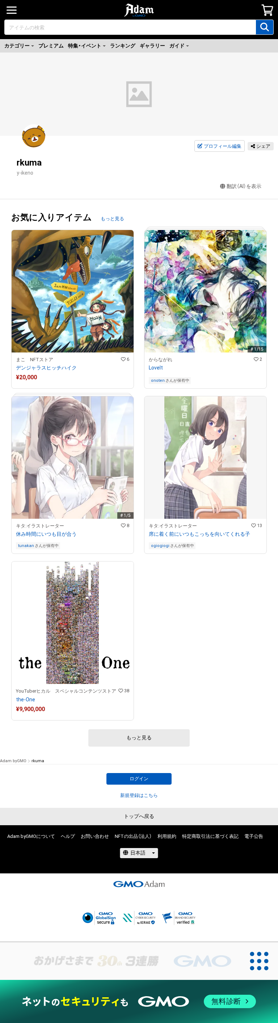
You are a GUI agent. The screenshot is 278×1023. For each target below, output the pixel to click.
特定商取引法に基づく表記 (210, 836)
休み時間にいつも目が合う (46, 534)
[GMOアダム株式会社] (139, 884)
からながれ (160, 359)
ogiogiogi (160, 546)
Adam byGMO (13, 761)
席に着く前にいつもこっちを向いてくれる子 (199, 534)
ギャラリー (152, 46)
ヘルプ (68, 836)
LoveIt (156, 368)
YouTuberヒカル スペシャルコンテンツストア (66, 691)
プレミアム (51, 46)
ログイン (139, 778)
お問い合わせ (95, 836)
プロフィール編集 (222, 146)
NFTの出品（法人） (133, 836)
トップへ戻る (139, 816)
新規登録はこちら (139, 795)
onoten (158, 381)
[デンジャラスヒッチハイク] (73, 309)
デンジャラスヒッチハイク (46, 368)
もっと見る (112, 218)
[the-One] (73, 640)
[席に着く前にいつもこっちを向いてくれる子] (205, 475)
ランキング (122, 46)
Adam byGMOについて (31, 836)
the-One (25, 699)
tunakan (26, 546)
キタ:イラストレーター (40, 526)
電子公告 (253, 836)
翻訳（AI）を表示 (244, 186)
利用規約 (166, 836)
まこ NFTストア (34, 359)
